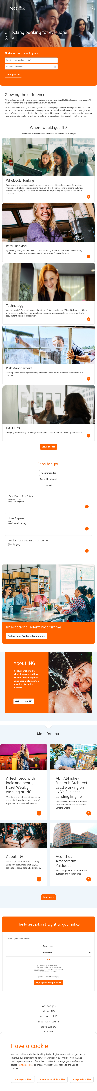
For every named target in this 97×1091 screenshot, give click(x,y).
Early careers (48, 1026)
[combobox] (31, 66)
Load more (48, 897)
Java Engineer (16, 518)
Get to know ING (23, 701)
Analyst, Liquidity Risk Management (29, 540)
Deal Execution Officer (21, 496)
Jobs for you (48, 1006)
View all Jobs (48, 446)
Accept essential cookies (52, 1079)
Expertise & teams (48, 1021)
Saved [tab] (48, 485)
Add (48, 959)
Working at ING (48, 1016)
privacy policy (39, 970)
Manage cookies (25, 1065)
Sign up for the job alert (48, 982)
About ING (48, 1011)
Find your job (13, 74)
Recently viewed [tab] (48, 479)
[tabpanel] (48, 523)
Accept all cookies (81, 1079)
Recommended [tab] (48, 472)
